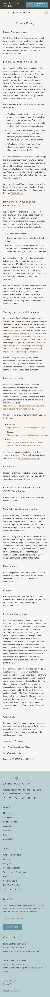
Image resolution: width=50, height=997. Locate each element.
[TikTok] (35, 797)
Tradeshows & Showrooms (14, 872)
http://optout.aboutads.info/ (29, 458)
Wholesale (7, 859)
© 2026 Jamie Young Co (12, 991)
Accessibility (8, 826)
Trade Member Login (37, 4)
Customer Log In (10, 880)
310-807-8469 (18, 947)
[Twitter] (10, 797)
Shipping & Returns (11, 821)
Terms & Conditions (10, 981)
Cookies (6, 830)
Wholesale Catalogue (12, 854)
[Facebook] (4, 797)
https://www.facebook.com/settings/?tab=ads (26, 427)
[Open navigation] (3, 13)
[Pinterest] (22, 797)
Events (6, 876)
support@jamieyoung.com (25, 951)
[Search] (8, 13)
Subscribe (13, 927)
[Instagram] (16, 797)
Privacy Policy (8, 984)
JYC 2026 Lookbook (11, 889)
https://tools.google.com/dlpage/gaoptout (20, 351)
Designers (7, 863)
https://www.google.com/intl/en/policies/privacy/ (23, 345)
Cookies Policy (17, 193)
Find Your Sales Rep (12, 885)
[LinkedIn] (29, 797)
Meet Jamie (8, 813)
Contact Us (8, 839)
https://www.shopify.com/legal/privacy (18, 333)
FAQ (5, 834)
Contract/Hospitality (11, 867)
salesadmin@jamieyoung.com (26, 968)
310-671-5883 (18, 964)
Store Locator (9, 817)
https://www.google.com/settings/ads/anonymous (27, 435)
